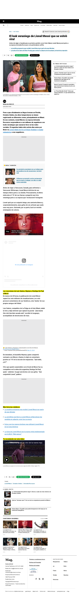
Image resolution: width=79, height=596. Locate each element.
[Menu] (4, 21)
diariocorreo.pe (51, 591)
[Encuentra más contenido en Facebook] (4, 55)
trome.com (43, 591)
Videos (66, 561)
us (53, 566)
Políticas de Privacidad (35, 562)
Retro (65, 570)
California (27, 25)
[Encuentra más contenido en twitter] (8, 55)
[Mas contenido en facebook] (36, 579)
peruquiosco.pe (61, 591)
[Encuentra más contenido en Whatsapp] (11, 55)
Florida (21, 25)
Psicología (43, 25)
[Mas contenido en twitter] (39, 579)
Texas (31, 25)
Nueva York (36, 25)
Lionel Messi (8, 483)
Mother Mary (49, 25)
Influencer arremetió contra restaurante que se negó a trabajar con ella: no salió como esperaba (29, 180)
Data (65, 566)
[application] (24, 452)
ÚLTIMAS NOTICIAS (60, 63)
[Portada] (9, 562)
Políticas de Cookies (34, 565)
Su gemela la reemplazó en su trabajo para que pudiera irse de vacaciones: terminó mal (29, 171)
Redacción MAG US (8, 104)
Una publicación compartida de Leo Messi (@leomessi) (23, 284)
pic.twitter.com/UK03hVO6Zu (11, 349)
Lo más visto (8, 489)
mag (68, 591)
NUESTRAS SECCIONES (58, 559)
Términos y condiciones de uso (37, 559)
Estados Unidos (17, 483)
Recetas (66, 575)
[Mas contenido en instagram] (43, 579)
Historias (55, 579)
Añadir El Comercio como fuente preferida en (56, 31)
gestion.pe (28, 591)
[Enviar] (3, 25)
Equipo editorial (9, 564)
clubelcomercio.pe (19, 591)
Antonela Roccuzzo (29, 483)
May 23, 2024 (31, 350)
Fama (54, 570)
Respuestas (56, 561)
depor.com (35, 591)
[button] (7, 460)
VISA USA (55, 25)
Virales (55, 575)
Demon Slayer (62, 25)
